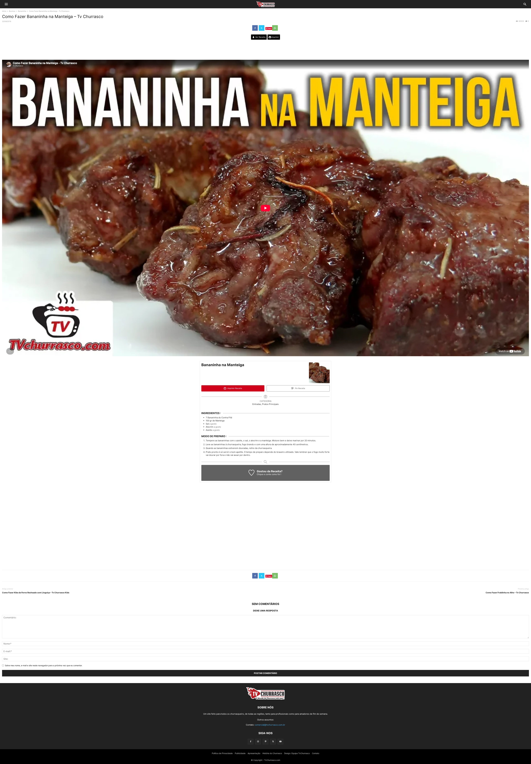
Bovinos (12, 11)
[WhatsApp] (275, 28)
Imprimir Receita (234, 388)
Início (4, 11)
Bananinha (22, 11)
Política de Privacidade (222, 753)
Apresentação (254, 753)
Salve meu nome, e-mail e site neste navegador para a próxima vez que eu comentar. (43, 665)
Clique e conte (264, 474)
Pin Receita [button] (299, 388)
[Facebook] (255, 28)
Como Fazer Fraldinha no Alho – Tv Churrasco (507, 592)
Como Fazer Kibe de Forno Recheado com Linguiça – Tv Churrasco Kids (35, 592)
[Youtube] (280, 741)
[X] (261, 28)
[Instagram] (258, 741)
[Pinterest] (265, 741)
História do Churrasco (272, 753)
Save (270, 28)
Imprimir (275, 37)
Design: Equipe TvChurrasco (297, 753)
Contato (315, 753)
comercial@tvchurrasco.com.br (270, 724)
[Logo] (265, 699)
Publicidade (240, 753)
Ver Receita (260, 37)
